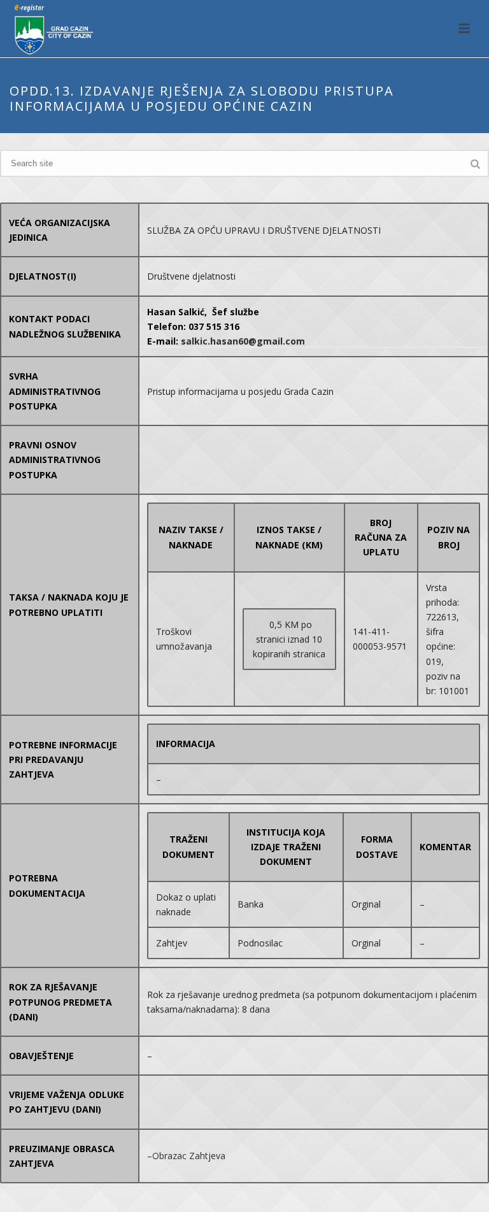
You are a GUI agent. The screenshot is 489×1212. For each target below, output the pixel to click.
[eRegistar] (48, 28)
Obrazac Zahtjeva (188, 1156)
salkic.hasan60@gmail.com (243, 341)
